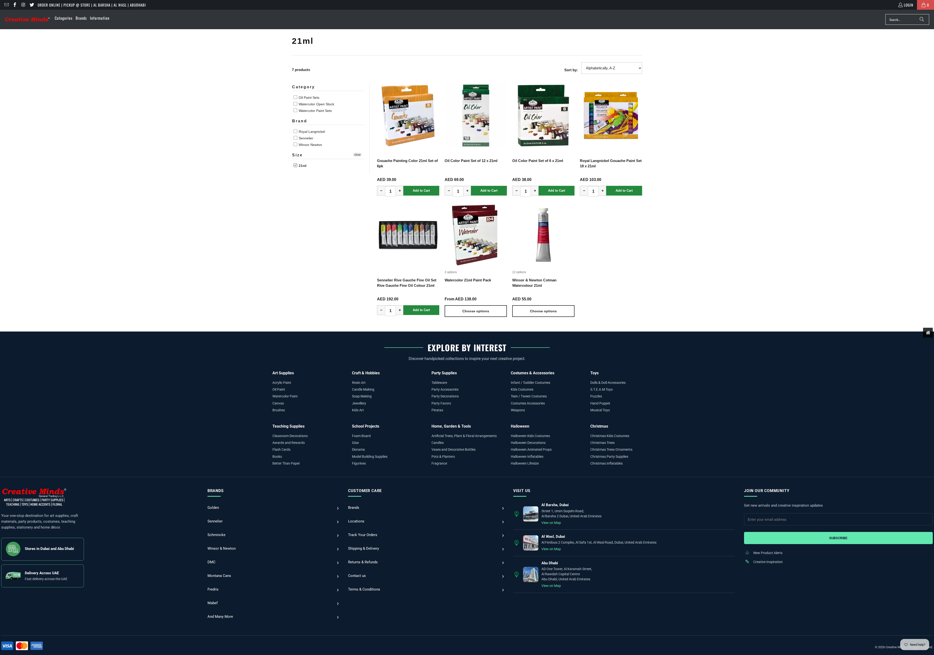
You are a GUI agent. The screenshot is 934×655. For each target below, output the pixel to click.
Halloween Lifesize (525, 463)
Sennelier (305, 138)
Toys (594, 373)
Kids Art (358, 410)
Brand (299, 121)
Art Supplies (283, 373)
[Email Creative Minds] (6, 5)
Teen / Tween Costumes (529, 396)
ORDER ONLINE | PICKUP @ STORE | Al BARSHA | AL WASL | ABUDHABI (92, 5)
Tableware (439, 383)
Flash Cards (281, 449)
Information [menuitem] (99, 18)
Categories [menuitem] (63, 18)
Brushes (278, 410)
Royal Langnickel (311, 132)
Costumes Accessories (528, 403)
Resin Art (359, 383)
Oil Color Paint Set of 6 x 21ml (537, 161)
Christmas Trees (602, 443)
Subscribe (838, 538)
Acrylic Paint (281, 383)
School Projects (365, 426)
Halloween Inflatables (527, 456)
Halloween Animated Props (531, 449)
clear (357, 154)
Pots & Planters (443, 456)
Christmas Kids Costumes (609, 436)
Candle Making (363, 389)
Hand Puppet (600, 403)
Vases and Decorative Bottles (453, 449)
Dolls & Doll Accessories (608, 383)
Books (277, 456)
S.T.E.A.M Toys (601, 389)
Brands (215, 490)
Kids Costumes (522, 389)
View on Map (551, 523)
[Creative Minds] (27, 19)
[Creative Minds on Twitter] (31, 5)
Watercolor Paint (285, 396)
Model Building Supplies (369, 456)
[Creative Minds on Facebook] (14, 5)
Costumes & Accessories (532, 373)
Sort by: (571, 70)
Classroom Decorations (290, 436)
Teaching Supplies (288, 426)
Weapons (518, 410)
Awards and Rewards (288, 443)
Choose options (475, 311)
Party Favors (441, 403)
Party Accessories (444, 389)
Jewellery (359, 403)
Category (303, 87)
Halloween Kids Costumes (530, 436)
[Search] (922, 19)
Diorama (358, 449)
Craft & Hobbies (366, 373)
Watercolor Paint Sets (315, 111)
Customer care (365, 490)
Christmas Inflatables (606, 463)
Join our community (766, 490)
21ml (302, 166)
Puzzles (596, 396)
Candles (437, 443)
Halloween (520, 426)
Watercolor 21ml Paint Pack (468, 280)
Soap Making (362, 396)
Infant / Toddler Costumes (530, 383)
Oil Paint (278, 389)
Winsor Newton (310, 145)
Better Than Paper (286, 463)
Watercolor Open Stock (316, 104)
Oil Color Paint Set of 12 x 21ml (471, 161)
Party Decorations (445, 396)
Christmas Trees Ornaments (611, 449)
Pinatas (437, 410)
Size (297, 155)
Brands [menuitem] (81, 18)
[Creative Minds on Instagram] (23, 5)
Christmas (599, 426)
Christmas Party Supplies (609, 456)
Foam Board (361, 436)
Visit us (521, 490)
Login (908, 5)
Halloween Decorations (528, 443)
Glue (355, 443)
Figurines (359, 463)
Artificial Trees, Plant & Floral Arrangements (464, 436)
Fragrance (439, 463)
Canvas (278, 403)
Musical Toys (600, 410)
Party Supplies (444, 373)
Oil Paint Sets (308, 97)
